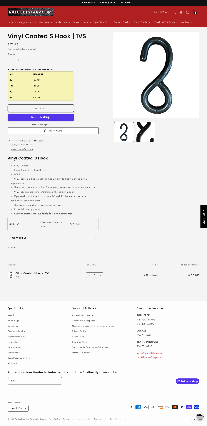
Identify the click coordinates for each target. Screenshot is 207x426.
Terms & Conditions (82, 352)
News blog (13, 341)
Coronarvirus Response (83, 320)
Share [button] (13, 247)
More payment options (41, 124)
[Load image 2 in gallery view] (145, 132)
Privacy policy (69, 419)
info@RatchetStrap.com (149, 357)
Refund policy (54, 419)
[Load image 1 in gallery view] (124, 132)
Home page (13, 320)
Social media (14, 352)
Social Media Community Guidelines (90, 347)
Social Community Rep (19, 357)
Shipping (11, 49)
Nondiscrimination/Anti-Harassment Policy (93, 325)
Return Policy (78, 336)
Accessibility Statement (83, 315)
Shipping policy (100, 419)
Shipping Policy (80, 341)
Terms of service (84, 419)
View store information (22, 149)
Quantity (11, 54)
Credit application (16, 331)
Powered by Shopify (38, 419)
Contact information (118, 419)
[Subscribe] (58, 381)
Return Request (15, 347)
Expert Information (17, 336)
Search (11, 315)
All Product (13, 363)
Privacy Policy (79, 331)
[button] (11, 22)
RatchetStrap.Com (22, 419)
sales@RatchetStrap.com (150, 353)
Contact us (13, 325)
